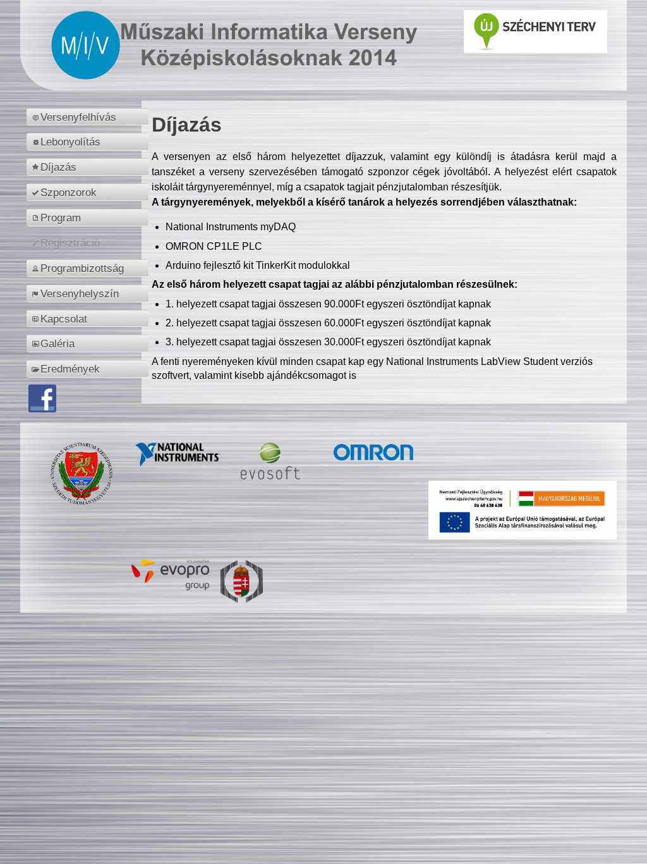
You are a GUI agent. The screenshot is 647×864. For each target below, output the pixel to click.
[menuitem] (89, 117)
